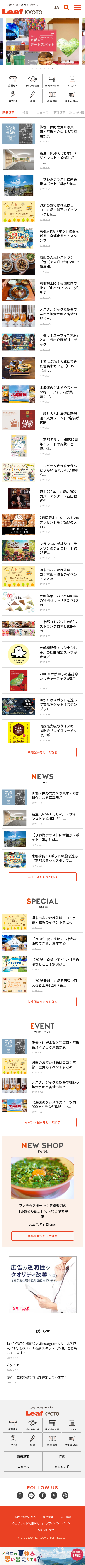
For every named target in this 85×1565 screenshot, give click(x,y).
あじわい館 (76, 112)
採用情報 (65, 1516)
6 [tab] (52, 68)
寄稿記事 (59, 112)
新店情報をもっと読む (42, 1236)
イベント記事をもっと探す (42, 1122)
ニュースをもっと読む (42, 877)
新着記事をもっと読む (42, 752)
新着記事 (8, 112)
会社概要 (48, 1516)
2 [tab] (36, 68)
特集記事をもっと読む (42, 1001)
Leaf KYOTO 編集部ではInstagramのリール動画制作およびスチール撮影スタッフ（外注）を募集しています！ (42, 1348)
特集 (25, 112)
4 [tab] (44, 68)
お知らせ (13, 1365)
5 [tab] (48, 68)
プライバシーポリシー (59, 1523)
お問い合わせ (46, 1530)
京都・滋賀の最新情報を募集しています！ (37, 1377)
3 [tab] (40, 68)
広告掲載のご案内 (25, 1516)
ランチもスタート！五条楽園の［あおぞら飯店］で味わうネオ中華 (42, 1211)
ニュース (42, 112)
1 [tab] (32, 68)
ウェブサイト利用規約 (25, 1523)
